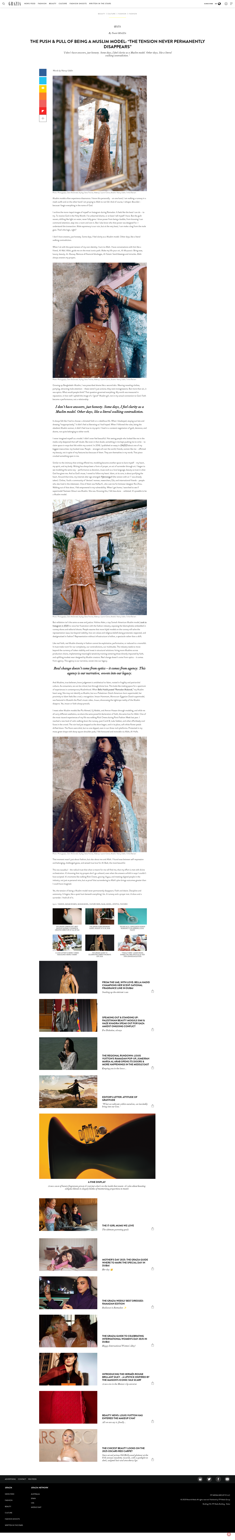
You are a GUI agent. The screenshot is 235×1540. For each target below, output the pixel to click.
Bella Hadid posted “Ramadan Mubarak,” (116, 689)
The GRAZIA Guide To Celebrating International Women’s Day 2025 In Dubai (124, 1339)
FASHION (133, 14)
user (226, 3)
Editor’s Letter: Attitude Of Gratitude (119, 1098)
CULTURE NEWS (94, 904)
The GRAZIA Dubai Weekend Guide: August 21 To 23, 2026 (99, 927)
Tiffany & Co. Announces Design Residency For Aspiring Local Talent (132, 928)
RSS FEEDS (32, 1479)
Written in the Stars (100, 3)
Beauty (52, 3)
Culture (63, 3)
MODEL (108, 904)
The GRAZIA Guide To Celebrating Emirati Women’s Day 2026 (99, 954)
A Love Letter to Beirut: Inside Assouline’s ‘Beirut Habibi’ (67, 954)
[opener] (231, 4)
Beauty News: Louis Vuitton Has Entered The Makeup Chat (122, 1417)
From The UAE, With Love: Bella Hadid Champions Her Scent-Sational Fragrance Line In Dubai (126, 985)
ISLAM (103, 904)
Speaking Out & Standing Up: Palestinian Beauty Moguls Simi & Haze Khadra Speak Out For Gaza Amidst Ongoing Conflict (123, 1022)
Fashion (42, 3)
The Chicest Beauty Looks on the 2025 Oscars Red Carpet (123, 1449)
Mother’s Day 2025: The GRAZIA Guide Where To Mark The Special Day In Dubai (125, 1262)
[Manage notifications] (229, 1534)
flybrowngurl (106, 476)
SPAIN (33, 1498)
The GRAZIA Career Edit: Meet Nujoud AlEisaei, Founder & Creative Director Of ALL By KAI (67, 928)
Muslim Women (71, 904)
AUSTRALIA (35, 1494)
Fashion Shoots (78, 3)
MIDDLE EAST (36, 1507)
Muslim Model (83, 904)
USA (32, 1503)
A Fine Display (97, 1182)
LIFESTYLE (115, 904)
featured (124, 904)
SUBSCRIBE (208, 4)
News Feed (29, 3)
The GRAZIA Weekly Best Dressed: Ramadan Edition (123, 1302)
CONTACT (22, 1479)
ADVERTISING (10, 1479)
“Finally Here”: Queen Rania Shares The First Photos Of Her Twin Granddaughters (132, 954)
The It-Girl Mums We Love (118, 1225)
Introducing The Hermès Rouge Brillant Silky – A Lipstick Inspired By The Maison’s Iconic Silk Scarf (125, 1377)
